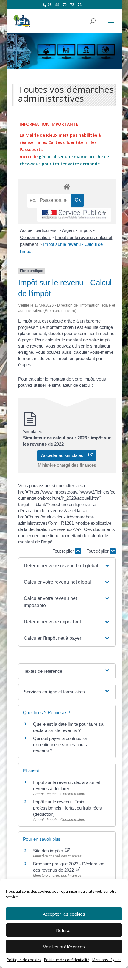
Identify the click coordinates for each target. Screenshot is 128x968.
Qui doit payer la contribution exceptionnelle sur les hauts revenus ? (60, 744)
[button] (67, 566)
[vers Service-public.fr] (74, 215)
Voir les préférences (64, 947)
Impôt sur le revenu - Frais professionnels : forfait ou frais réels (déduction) (67, 808)
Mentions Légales (106, 959)
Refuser (64, 930)
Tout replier (64, 551)
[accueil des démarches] (67, 186)
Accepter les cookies (64, 914)
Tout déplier (98, 551)
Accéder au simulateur (64, 455)
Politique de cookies (24, 959)
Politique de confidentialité (66, 959)
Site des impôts (48, 850)
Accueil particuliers (39, 230)
